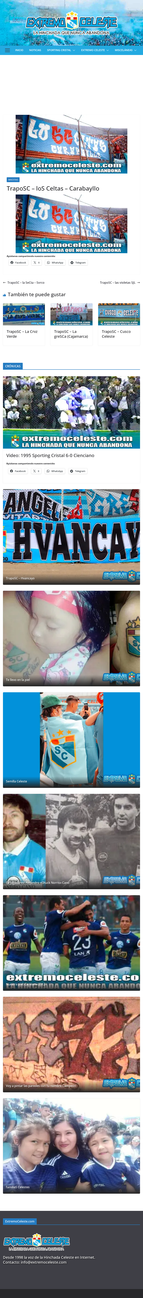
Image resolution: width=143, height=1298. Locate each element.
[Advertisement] (71, 83)
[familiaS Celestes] (71, 1146)
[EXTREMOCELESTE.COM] (36, 1231)
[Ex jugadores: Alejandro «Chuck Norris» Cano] (71, 841)
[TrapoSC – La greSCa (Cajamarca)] (71, 306)
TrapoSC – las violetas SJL (118, 283)
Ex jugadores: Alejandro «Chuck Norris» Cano (37, 883)
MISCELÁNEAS (124, 50)
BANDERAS (13, 179)
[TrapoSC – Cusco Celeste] (119, 306)
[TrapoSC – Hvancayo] (71, 537)
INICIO (19, 50)
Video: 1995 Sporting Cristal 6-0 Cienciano (50, 455)
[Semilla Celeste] (71, 740)
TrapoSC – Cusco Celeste (116, 334)
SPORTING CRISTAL (59, 50)
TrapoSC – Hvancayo (20, 578)
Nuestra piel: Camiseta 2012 (25, 984)
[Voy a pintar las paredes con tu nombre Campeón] (71, 1044)
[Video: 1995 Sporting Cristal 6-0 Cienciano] (71, 412)
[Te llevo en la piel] (71, 638)
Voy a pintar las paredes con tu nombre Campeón (41, 1086)
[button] (73, 50)
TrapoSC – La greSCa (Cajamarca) (71, 334)
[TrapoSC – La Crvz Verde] (24, 306)
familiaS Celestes (18, 1187)
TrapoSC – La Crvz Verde (22, 334)
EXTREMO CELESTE (93, 50)
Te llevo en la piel (18, 680)
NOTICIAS (35, 50)
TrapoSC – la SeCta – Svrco (26, 283)
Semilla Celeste (16, 781)
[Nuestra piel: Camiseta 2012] (71, 943)
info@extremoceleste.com (44, 1262)
